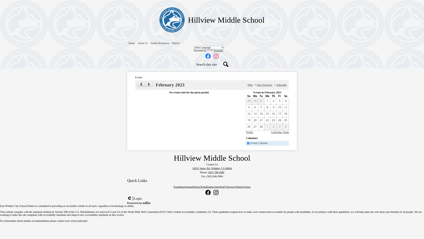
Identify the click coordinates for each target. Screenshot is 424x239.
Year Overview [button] (264, 85)
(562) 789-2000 (216, 172)
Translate (218, 50)
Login (134, 199)
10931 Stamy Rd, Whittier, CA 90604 (212, 168)
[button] (142, 43)
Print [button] (250, 85)
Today (249, 132)
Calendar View (280, 132)
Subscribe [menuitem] (281, 85)
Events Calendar (258, 143)
